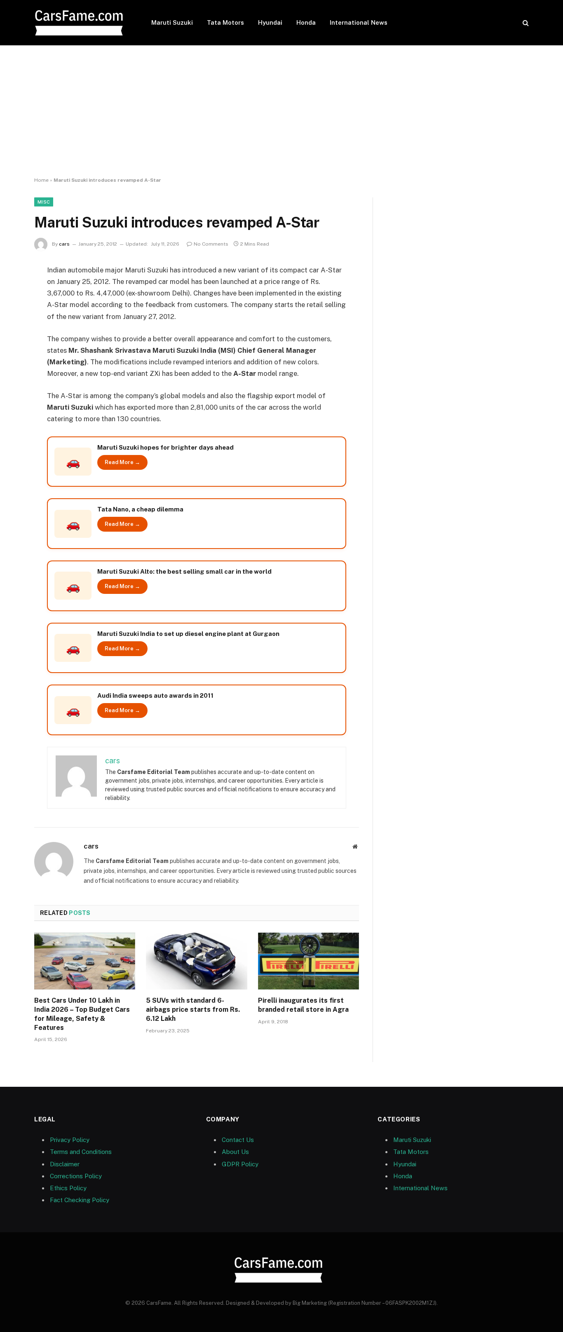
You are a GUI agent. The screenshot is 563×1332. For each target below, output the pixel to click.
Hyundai (270, 22)
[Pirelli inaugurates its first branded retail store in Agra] (308, 961)
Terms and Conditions (81, 1151)
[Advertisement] (281, 111)
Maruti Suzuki (172, 22)
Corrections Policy (76, 1176)
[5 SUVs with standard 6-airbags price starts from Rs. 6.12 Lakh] (196, 961)
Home (41, 180)
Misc (44, 201)
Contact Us (238, 1139)
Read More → (122, 462)
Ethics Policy (68, 1187)
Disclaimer (65, 1164)
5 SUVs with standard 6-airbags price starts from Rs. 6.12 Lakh (193, 1009)
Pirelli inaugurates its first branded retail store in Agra (303, 1005)
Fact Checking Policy (79, 1199)
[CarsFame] (82, 23)
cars (64, 244)
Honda (306, 22)
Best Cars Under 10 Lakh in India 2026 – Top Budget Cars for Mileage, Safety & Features (82, 1014)
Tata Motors (225, 22)
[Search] (525, 23)
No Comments (211, 244)
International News (358, 22)
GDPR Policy (240, 1164)
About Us (235, 1151)
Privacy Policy (69, 1139)
